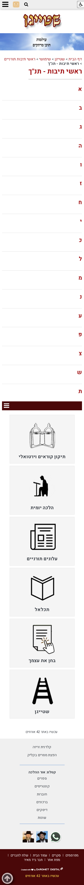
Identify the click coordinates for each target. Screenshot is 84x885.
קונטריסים (42, 786)
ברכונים (42, 802)
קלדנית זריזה (42, 747)
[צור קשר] (16, 4)
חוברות (42, 794)
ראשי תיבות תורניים (19, 59)
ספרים (42, 778)
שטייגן (60, 59)
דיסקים (42, 810)
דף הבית (75, 59)
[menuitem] (42, 439)
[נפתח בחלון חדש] (55, 836)
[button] (26, 4)
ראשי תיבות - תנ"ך (55, 71)
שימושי (45, 59)
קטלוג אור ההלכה (42, 772)
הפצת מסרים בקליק (42, 755)
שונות (42, 817)
